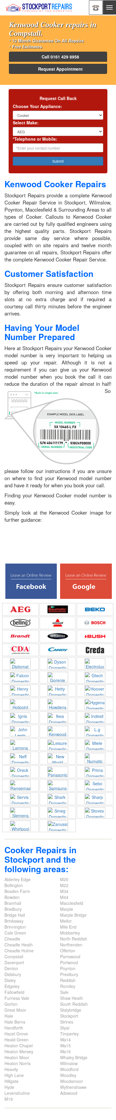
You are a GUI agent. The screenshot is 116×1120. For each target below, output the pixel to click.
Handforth (13, 1028)
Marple (66, 909)
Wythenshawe (73, 1087)
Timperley (69, 1034)
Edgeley (12, 986)
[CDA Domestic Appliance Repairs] (20, 650)
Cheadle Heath (18, 945)
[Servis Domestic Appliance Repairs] (20, 799)
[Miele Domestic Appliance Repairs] (95, 745)
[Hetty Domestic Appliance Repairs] (58, 690)
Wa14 (65, 1040)
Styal (64, 1028)
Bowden (12, 897)
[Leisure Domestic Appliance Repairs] (58, 745)
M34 (64, 891)
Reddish (68, 980)
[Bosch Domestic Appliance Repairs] (95, 623)
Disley (10, 980)
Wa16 (65, 1051)
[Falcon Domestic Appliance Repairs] (20, 677)
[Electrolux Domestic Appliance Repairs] (95, 663)
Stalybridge (70, 1010)
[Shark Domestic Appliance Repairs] (58, 799)
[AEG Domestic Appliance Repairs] (20, 609)
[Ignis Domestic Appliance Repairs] (20, 718)
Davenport (14, 962)
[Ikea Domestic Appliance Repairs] (58, 718)
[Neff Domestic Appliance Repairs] (20, 758)
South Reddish (74, 1004)
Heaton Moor (16, 1057)
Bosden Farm (17, 891)
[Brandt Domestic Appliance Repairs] (20, 636)
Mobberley (70, 933)
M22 (64, 885)
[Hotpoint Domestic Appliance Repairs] (20, 704)
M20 (64, 879)
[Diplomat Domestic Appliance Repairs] (20, 663)
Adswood (68, 1093)
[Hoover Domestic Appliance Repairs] (95, 690)
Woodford (69, 1069)
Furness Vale (16, 998)
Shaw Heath (71, 998)
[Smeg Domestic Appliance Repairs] (58, 812)
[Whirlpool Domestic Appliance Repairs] (20, 826)
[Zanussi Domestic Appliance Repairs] (58, 826)
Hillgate (11, 1081)
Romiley (67, 986)
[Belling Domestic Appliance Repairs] (20, 623)
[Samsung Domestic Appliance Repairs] (58, 785)
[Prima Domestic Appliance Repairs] (95, 772)
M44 (64, 897)
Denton (11, 968)
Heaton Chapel (18, 1045)
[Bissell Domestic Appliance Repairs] (58, 623)
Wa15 (65, 1045)
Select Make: (26, 123)
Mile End (68, 927)
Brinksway (13, 921)
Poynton (68, 968)
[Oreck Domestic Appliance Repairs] (20, 772)
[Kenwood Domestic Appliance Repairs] (58, 731)
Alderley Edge (17, 879)
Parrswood (70, 956)
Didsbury (12, 974)
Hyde (9, 1087)
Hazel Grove (16, 1034)
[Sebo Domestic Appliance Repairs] (95, 785)
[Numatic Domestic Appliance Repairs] (95, 758)
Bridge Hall (14, 915)
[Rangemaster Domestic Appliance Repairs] (20, 785)
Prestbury (69, 974)
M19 (8, 1099)
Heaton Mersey (18, 1051)
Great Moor (15, 1010)
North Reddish (73, 939)
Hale (8, 1016)
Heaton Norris (17, 1063)
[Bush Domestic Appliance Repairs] (95, 636)
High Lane (14, 1075)
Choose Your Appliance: (37, 106)
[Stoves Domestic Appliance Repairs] (95, 812)
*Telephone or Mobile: (35, 139)
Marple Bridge (73, 915)
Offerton (67, 951)
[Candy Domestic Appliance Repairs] (58, 650)
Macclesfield (71, 903)
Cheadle (12, 939)
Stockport (69, 1016)
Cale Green (15, 933)
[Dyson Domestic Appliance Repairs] (58, 663)
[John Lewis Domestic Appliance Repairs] (20, 731)
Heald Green (16, 1040)
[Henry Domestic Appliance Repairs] (20, 690)
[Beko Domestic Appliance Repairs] (95, 609)
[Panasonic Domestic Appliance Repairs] (58, 772)
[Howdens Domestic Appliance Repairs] (58, 704)
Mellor (66, 921)
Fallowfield (14, 992)
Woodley (68, 1075)
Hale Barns (14, 1022)
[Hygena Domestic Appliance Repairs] (95, 704)
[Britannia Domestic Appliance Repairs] (58, 636)
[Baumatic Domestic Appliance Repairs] (58, 609)
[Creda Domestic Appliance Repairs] (95, 650)
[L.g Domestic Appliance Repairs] (95, 731)
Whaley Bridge (73, 1057)
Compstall (13, 956)
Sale (64, 992)
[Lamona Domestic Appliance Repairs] (20, 745)
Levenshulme (17, 1093)
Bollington (13, 885)
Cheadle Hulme (19, 951)
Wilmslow (69, 1063)
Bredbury (13, 909)
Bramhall (12, 903)
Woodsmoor (71, 1081)
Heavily (11, 1069)
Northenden (71, 945)
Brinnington (15, 927)
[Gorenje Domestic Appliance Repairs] (58, 677)
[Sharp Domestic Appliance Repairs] (95, 799)
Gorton (11, 1004)
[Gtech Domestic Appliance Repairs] (95, 677)
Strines (66, 1022)
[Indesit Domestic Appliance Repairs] (95, 718)
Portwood (69, 962)
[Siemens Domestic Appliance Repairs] (20, 812)
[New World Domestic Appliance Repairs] (58, 758)
